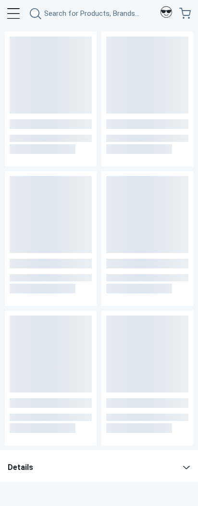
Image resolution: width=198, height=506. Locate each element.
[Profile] (166, 13)
